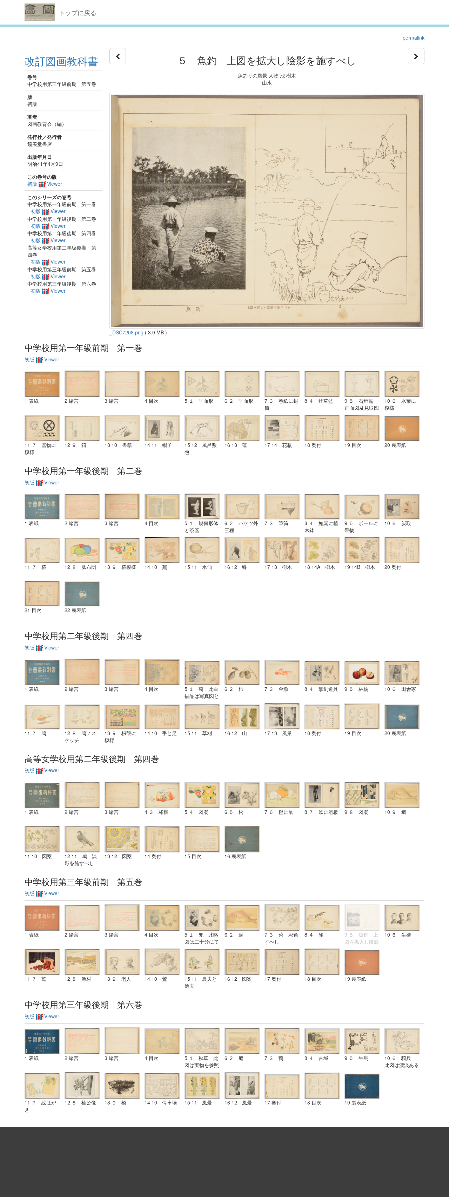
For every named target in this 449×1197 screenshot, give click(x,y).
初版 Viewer (44, 183)
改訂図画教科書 (61, 60)
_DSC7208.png (126, 332)
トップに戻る (77, 12)
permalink (413, 37)
